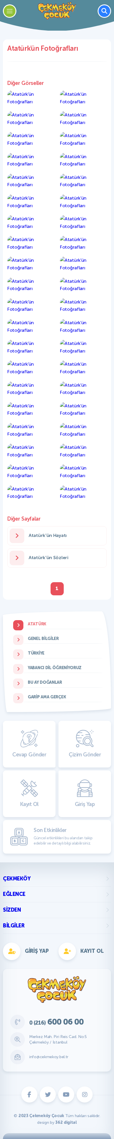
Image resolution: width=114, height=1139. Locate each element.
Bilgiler (13, 925)
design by (57, 1122)
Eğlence (14, 894)
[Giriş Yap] (84, 407)
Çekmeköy (16, 878)
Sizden (12, 910)
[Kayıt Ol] (30, 407)
